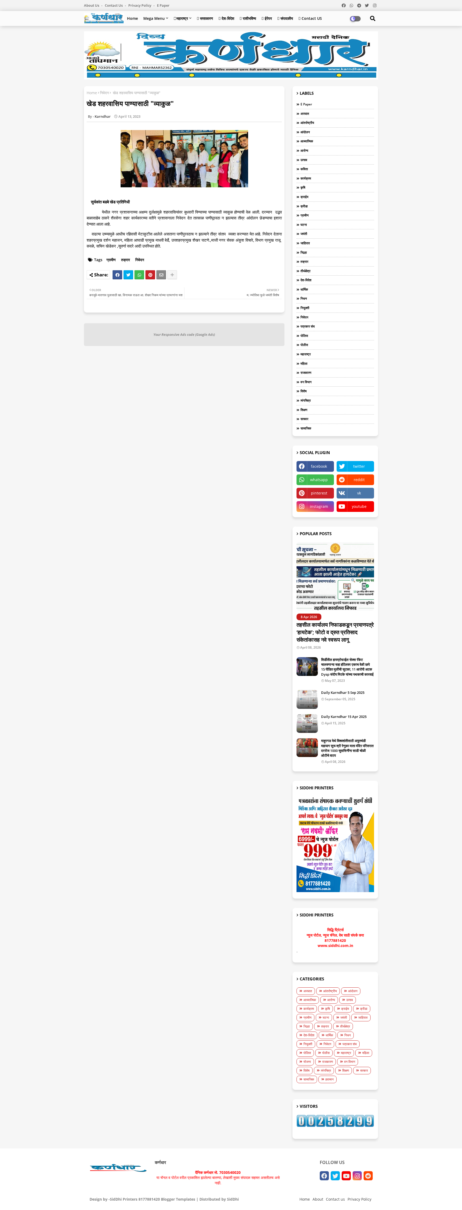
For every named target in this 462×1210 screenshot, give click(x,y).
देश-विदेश (306, 280)
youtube (359, 506)
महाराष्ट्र (181, 18)
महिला (304, 363)
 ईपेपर (266, 18)
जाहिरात (305, 243)
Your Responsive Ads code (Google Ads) (184, 334)
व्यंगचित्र (306, 400)
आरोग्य (304, 150)
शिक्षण (304, 410)
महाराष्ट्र (306, 354)
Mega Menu (154, 18)
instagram (319, 506)
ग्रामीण (111, 259)
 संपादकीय (285, 18)
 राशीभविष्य (248, 18)
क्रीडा (304, 206)
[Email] (161, 274)
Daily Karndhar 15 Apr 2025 (344, 716)
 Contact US (310, 18)
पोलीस (304, 345)
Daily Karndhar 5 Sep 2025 (342, 692)
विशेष (304, 391)
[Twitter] (128, 274)
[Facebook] (117, 274)
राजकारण (306, 372)
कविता (304, 169)
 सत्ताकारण (205, 18)
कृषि (303, 187)
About (318, 1199)
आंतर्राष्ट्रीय (307, 122)
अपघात (305, 113)
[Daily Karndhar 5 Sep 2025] (307, 699)
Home (132, 18)
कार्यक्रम (306, 178)
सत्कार (304, 419)
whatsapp (319, 479)
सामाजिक (306, 428)
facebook (319, 466)
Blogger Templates (178, 1199)
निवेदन (104, 92)
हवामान (329, 1079)
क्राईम (304, 197)
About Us (92, 5)
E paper (163, 5)
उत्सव (304, 160)
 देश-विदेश (226, 18)
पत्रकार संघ (308, 326)
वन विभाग (306, 382)
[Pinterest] (150, 274)
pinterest (319, 493)
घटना (304, 224)
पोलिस (304, 335)
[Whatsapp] (139, 274)
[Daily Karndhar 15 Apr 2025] (307, 723)
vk (359, 493)
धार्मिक (304, 289)
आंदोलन (305, 132)
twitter (359, 466)
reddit (359, 479)
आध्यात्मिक (307, 141)
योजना (307, 1061)
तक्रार (125, 259)
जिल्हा (304, 252)
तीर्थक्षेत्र (305, 271)
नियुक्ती (305, 308)
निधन (304, 298)
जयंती (304, 233)
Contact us (114, 5)
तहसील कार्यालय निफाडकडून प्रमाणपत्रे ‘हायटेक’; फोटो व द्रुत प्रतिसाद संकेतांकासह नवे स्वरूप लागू (335, 632)
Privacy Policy (140, 5)
